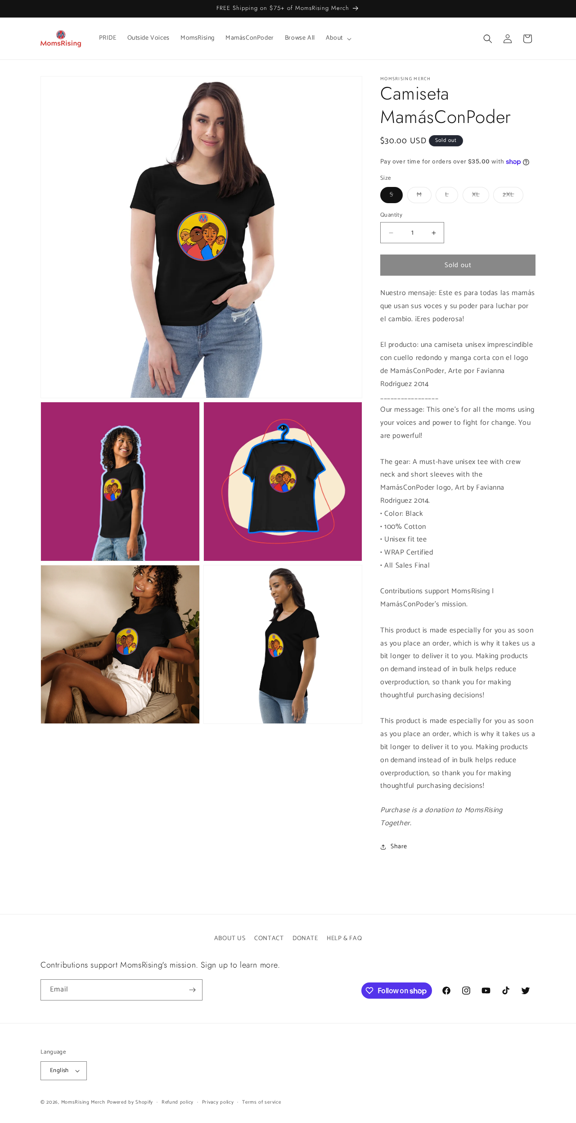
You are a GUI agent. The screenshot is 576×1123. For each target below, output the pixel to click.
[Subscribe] (192, 989)
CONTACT (269, 938)
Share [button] (399, 846)
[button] (337, 38)
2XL (513, 196)
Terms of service (261, 1102)
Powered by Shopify (130, 1102)
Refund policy (178, 1102)
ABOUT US (230, 938)
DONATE (305, 938)
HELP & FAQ (344, 938)
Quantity (391, 215)
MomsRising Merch (83, 1102)
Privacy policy (218, 1102)
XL (480, 196)
